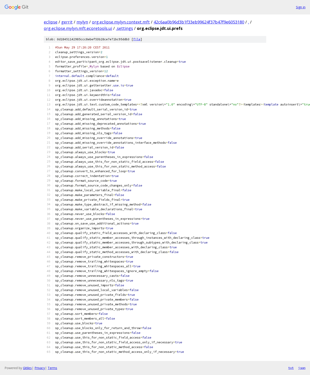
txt (291, 368)
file (136, 39)
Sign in (300, 7)
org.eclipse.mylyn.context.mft (121, 22)
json (301, 368)
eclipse (50, 22)
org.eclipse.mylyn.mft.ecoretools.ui (78, 28)
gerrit (67, 22)
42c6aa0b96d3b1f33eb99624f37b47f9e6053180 (199, 22)
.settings (124, 28)
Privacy (39, 368)
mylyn (82, 22)
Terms (52, 368)
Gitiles (27, 368)
